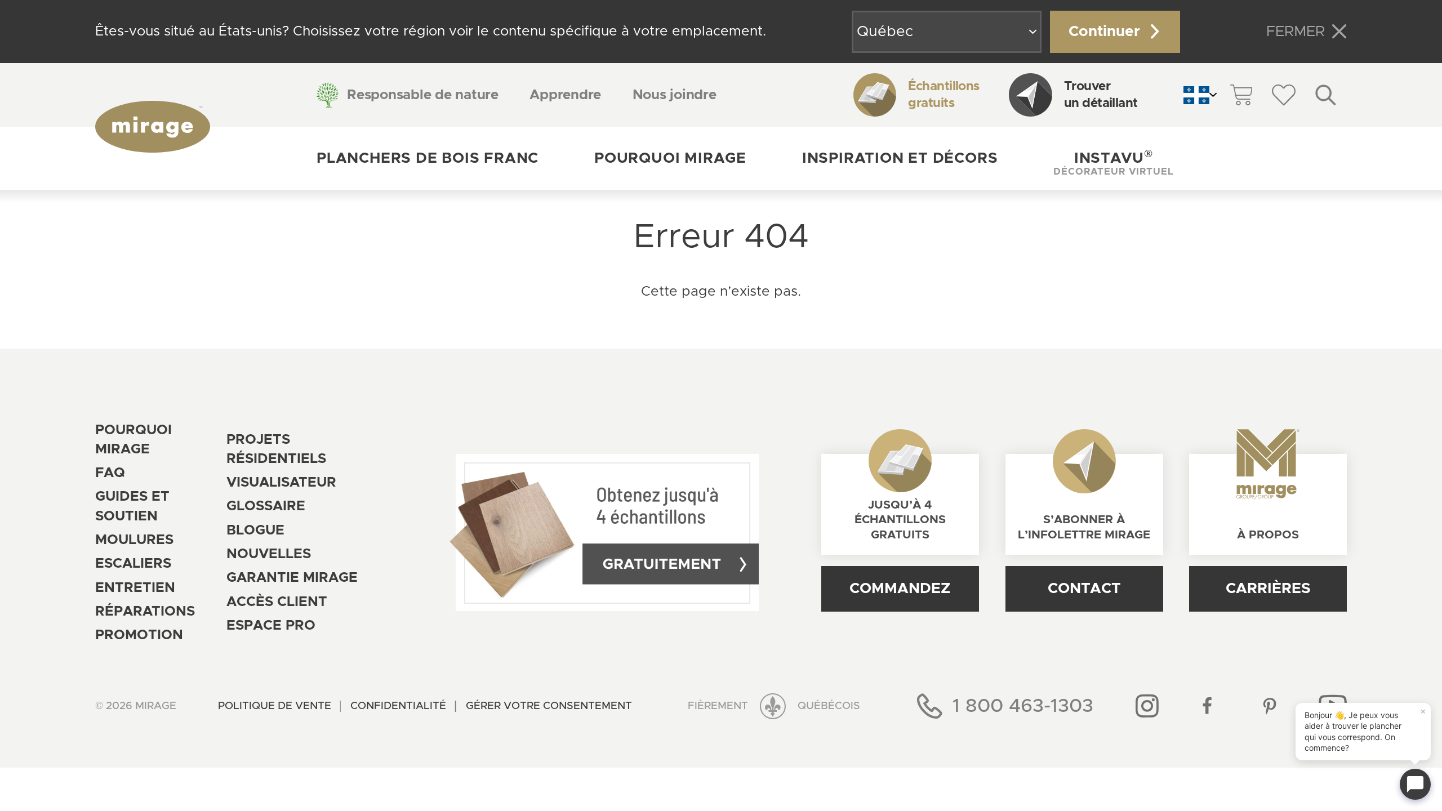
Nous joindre (674, 95)
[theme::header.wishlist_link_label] (1283, 95)
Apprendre (565, 95)
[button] (1113, 158)
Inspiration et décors (900, 158)
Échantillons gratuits (943, 94)
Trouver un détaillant (1101, 94)
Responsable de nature (423, 95)
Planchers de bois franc (427, 158)
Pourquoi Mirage (670, 158)
